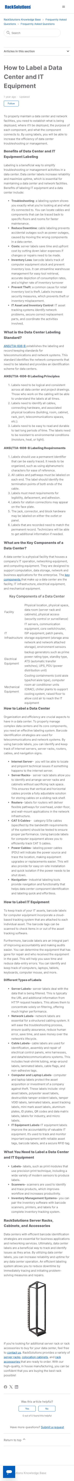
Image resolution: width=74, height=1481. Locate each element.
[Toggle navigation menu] (63, 7)
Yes (27, 1408)
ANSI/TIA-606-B (15, 346)
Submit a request (52, 1427)
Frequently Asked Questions (38, 23)
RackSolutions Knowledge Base (22, 19)
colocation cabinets (35, 1357)
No (46, 1408)
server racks (12, 1357)
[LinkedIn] (16, 1387)
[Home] (18, 6)
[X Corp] (11, 1387)
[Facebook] (5, 1387)
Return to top (13, 1440)
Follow (11, 103)
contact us (14, 1352)
